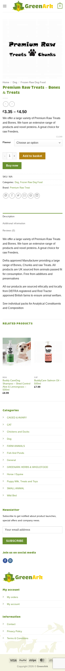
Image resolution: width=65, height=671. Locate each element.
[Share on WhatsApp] (6, 196)
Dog (15, 82)
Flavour (7, 142)
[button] (5, 6)
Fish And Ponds (15, 453)
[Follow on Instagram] (10, 560)
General (11, 460)
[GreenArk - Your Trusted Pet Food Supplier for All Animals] (32, 6)
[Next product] (5, 104)
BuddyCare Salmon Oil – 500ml (47, 382)
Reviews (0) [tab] (9, 230)
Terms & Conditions (17, 638)
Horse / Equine (15, 474)
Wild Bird (12, 495)
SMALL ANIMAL (15, 488)
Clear (59, 137)
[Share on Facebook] (12, 196)
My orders (12, 597)
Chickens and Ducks (18, 431)
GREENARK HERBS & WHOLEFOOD (27, 467)
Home (6, 82)
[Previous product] (12, 104)
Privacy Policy (14, 631)
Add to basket (32, 155)
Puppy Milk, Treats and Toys (22, 481)
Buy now (12, 165)
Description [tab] (8, 216)
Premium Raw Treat (20, 187)
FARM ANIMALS (16, 446)
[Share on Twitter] (18, 196)
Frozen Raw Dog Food (33, 82)
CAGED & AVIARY (17, 417)
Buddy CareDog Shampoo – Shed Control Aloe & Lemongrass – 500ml (16, 385)
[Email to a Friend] (24, 196)
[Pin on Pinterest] (31, 196)
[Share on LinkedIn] (37, 196)
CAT (9, 424)
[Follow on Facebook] (5, 560)
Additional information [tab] (14, 223)
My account (13, 604)
